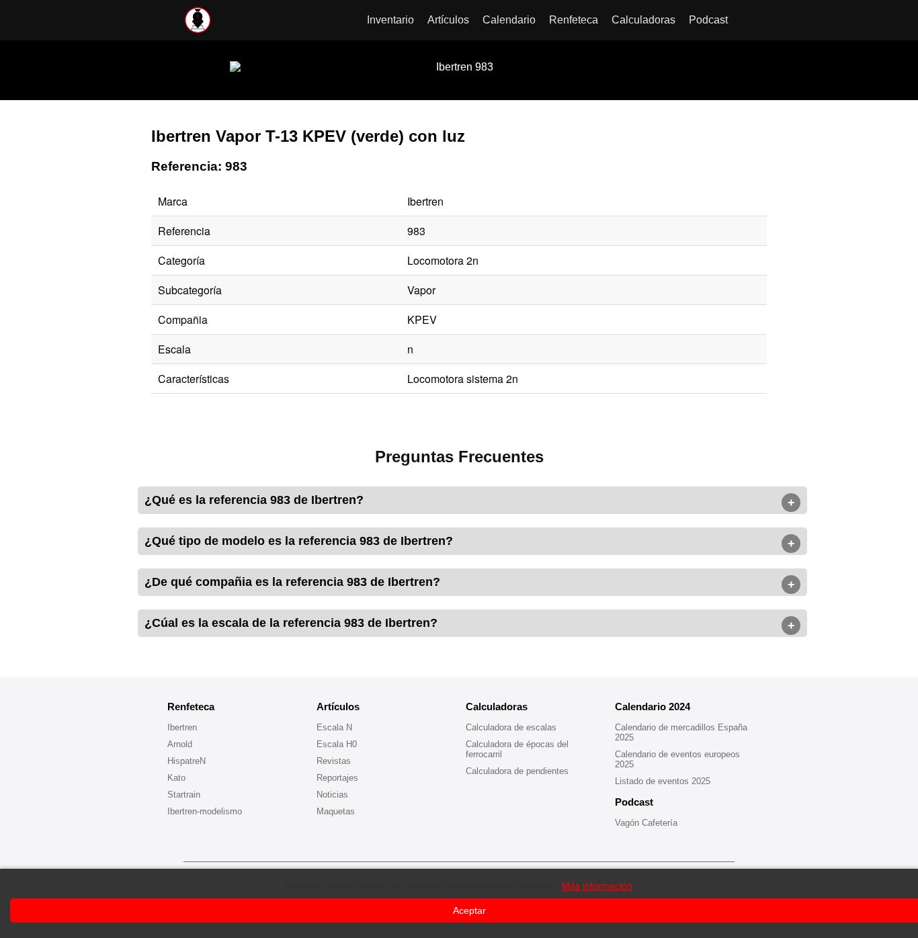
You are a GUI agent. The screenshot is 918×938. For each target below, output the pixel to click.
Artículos (448, 20)
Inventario (390, 20)
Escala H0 (337, 744)
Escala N (334, 727)
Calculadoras (643, 20)
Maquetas (336, 811)
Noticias (332, 795)
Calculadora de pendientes (517, 771)
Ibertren (182, 727)
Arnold (179, 744)
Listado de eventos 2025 (662, 781)
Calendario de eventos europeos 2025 (677, 759)
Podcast (708, 20)
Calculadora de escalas (511, 727)
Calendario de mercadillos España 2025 (681, 732)
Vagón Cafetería (646, 823)
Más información (597, 885)
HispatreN (186, 761)
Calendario (509, 20)
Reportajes (337, 778)
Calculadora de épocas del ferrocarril (517, 749)
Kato (176, 778)
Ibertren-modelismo (204, 811)
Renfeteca (573, 20)
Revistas (334, 761)
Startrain (183, 795)
